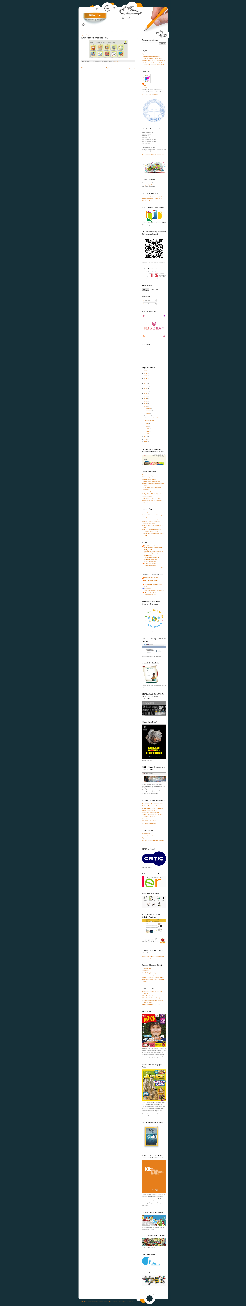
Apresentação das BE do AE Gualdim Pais (153, 154)
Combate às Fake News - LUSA (150, 806)
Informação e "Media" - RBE (149, 810)
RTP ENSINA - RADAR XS (149, 821)
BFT (133, 1301)
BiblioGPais (95, 15)
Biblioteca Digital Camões (149, 477)
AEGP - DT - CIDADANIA (151, 578)
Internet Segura (146, 833)
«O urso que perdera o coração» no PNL (153, 547)
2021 (145, 383)
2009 (145, 442)
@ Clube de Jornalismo (150, 559)
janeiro (148, 433)
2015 (145, 398)
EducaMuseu (145, 970)
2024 (145, 376)
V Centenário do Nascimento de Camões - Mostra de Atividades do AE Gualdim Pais (153, 63)
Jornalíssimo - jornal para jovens (150, 812)
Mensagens (147, 300)
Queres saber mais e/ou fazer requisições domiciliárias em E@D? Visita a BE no (152, 198)
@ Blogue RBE (148, 550)
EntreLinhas (147, 588)
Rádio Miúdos (146, 819)
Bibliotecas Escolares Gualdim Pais (154, 85)
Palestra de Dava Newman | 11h (151, 557)
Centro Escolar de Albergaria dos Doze (153, 585)
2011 (145, 437)
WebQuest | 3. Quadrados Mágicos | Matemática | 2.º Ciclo (151, 522)
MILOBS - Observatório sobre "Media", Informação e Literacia (152, 815)
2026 (145, 371)
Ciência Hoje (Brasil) (147, 996)
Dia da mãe (146, 582)
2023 (145, 378)
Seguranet (144, 838)
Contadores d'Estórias (147, 492)
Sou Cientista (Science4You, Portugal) (152, 1004)
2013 (145, 403)
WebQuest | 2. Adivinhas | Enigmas (151, 519)
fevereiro (148, 431)
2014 (145, 401)
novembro (148, 411)
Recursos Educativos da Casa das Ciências (153, 977)
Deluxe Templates (122, 1301)
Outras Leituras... (146, 513)
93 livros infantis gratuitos (149, 475)
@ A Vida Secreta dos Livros (152, 546)
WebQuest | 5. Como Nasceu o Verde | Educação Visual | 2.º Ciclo (151, 530)
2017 (145, 393)
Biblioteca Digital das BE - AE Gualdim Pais (153, 60)
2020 (145, 386)
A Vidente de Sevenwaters (150, 565)
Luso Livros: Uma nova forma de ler (151, 498)
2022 (145, 381)
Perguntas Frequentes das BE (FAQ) (151, 56)
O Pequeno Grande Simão (151, 593)
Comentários (147, 304)
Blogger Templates (107, 1301)
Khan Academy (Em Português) (150, 973)
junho (147, 423)
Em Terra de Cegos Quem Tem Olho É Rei (154, 590)
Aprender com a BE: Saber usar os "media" (153, 803)
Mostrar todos (163, 567)
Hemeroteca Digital (147, 496)
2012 (145, 406)
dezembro (148, 408)
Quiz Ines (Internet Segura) (149, 836)
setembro (148, 416)
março (147, 428)
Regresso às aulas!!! (150, 420)
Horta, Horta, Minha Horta (150, 594)
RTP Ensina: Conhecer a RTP (149, 823)
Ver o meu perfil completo (150, 94)
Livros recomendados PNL (94, 38)
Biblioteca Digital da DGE (149, 479)
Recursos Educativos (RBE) (149, 975)
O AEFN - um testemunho (150, 561)
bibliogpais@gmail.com (148, 185)
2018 (145, 391)
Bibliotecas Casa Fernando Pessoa (151, 481)
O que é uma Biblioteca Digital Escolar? (152, 58)
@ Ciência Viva (148, 555)
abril (147, 426)
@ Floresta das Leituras (150, 563)
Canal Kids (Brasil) (147, 968)
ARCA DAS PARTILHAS (150, 580)
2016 (145, 396)
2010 (145, 439)
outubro (148, 413)
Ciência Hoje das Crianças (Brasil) (151, 998)
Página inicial (109, 68)
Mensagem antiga (130, 68)
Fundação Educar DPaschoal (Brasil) (151, 494)
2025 (145, 373)
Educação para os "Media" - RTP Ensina (152, 808)
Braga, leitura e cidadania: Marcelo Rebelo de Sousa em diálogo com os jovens (153, 552)
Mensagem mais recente (87, 68)
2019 (145, 388)
